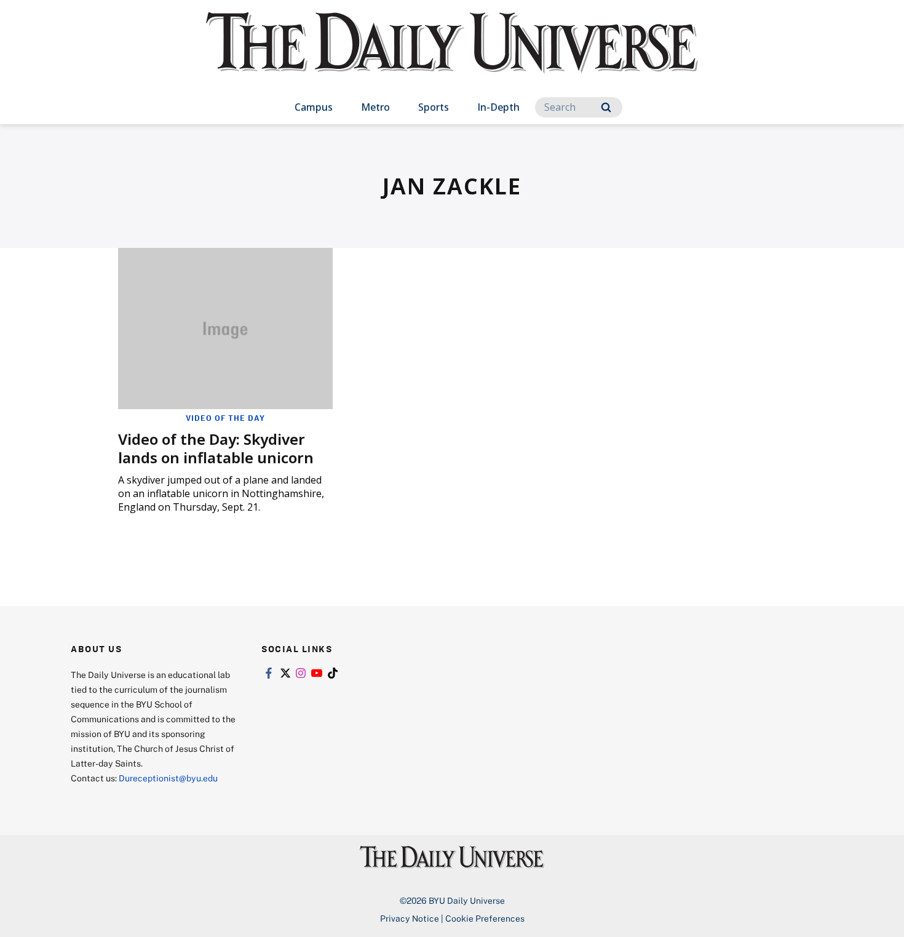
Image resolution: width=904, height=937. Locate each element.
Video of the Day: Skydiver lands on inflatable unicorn (216, 448)
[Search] (606, 107)
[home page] (452, 55)
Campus (314, 107)
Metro (375, 107)
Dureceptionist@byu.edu (168, 778)
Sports (433, 107)
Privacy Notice (409, 918)
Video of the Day (225, 417)
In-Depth (498, 107)
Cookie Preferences (485, 918)
